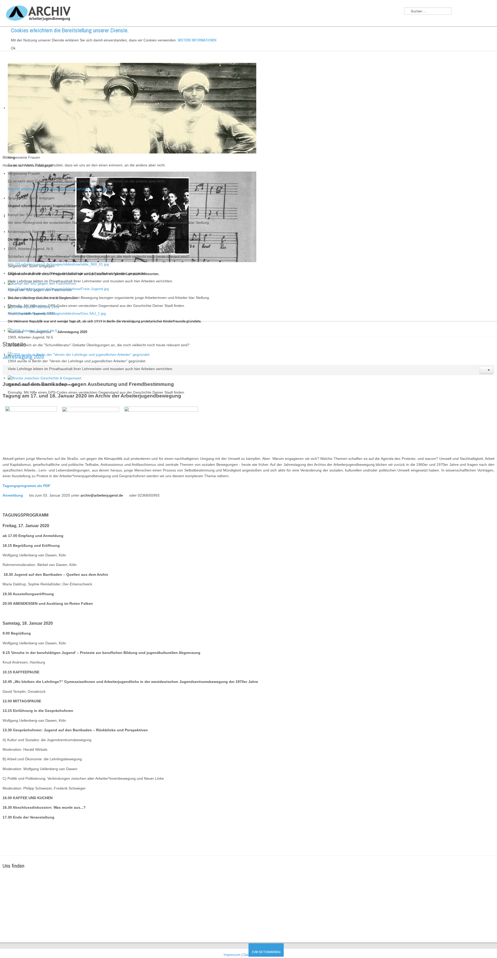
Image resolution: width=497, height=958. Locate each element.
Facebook (488, 12)
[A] (463, 12)
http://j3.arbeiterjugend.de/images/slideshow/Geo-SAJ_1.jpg (57, 313)
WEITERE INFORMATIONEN (197, 40)
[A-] (459, 12)
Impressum (233, 955)
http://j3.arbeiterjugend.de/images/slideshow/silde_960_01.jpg (58, 264)
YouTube (477, 12)
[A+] (468, 12)
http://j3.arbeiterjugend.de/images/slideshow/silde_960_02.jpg (58, 189)
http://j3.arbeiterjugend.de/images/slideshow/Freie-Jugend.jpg (58, 289)
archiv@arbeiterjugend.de (102, 495)
